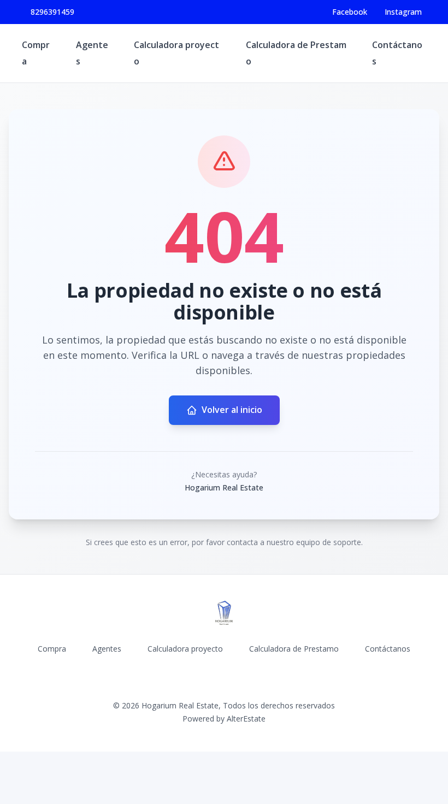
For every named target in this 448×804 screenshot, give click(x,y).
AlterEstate (246, 718)
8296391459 (52, 12)
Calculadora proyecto (185, 648)
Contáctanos (387, 648)
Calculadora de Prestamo (294, 648)
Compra (52, 648)
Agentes (106, 648)
